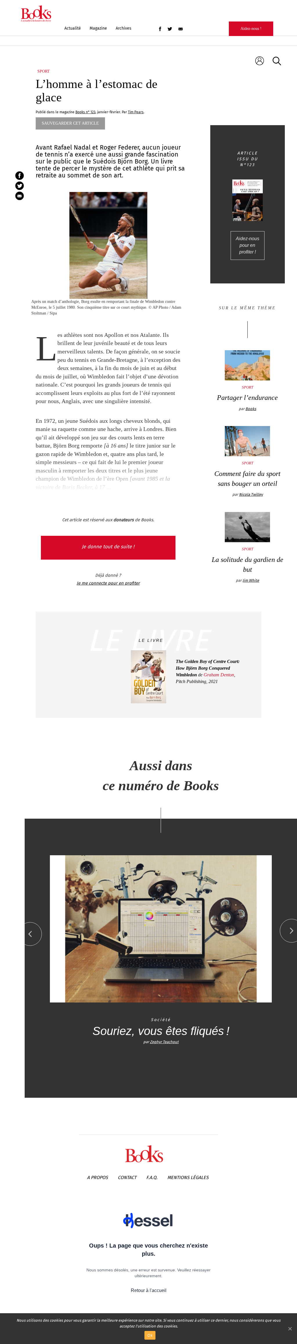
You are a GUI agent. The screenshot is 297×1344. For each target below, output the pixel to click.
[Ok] (290, 1329)
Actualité (72, 28)
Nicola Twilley (251, 494)
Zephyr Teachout (164, 1042)
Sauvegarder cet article (70, 123)
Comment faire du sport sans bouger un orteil (247, 478)
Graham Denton (219, 674)
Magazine (98, 28)
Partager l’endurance (247, 397)
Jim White (250, 580)
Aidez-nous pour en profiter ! (247, 245)
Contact (127, 1177)
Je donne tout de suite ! (108, 547)
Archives (123, 28)
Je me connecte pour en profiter (108, 583)
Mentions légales (188, 1177)
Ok (150, 1335)
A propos (97, 1177)
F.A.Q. (151, 1177)
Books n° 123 (85, 112)
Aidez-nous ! (251, 28)
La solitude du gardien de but (247, 564)
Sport (43, 71)
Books (250, 409)
